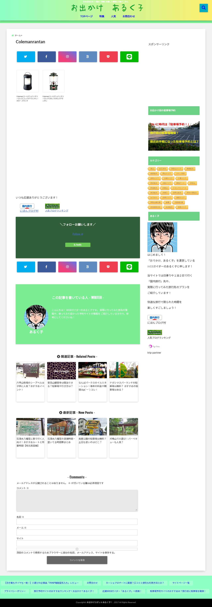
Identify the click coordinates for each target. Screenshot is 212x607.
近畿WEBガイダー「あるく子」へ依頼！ (122, 591)
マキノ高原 (180, 173)
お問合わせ (129, 16)
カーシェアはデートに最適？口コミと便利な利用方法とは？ (135, 583)
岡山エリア (167, 173)
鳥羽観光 (154, 193)
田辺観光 (154, 188)
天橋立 (165, 193)
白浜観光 (169, 207)
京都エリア (168, 178)
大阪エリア (167, 183)
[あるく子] (162, 237)
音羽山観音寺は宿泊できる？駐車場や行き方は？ (60, 385)
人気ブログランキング (56, 211)
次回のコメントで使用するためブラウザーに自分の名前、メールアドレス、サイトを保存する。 (66, 553)
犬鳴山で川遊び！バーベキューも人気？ (123, 441)
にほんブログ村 (29, 211)
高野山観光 (177, 193)
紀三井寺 (162, 169)
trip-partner (154, 352)
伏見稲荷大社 (155, 207)
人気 (113, 16)
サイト (20, 539)
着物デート (180, 183)
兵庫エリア (167, 197)
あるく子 (36, 332)
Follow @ (78, 234)
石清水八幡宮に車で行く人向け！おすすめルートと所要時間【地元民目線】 (30, 442)
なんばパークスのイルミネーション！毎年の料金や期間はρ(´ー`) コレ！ (92, 386)
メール (21, 528)
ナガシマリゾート (179, 188)
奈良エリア (155, 178)
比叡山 (165, 188)
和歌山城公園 (155, 202)
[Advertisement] (78, 148)
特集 (101, 16)
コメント (23, 488)
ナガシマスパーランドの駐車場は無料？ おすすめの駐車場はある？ (124, 386)
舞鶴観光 (190, 169)
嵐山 (152, 169)
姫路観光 (154, 173)
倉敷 (167, 202)
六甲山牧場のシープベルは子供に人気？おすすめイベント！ (30, 386)
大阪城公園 (179, 202)
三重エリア (182, 178)
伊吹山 (192, 183)
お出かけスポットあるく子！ (100, 602)
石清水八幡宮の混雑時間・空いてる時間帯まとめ (61, 441)
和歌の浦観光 (192, 193)
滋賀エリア (180, 197)
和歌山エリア (176, 169)
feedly (79, 245)
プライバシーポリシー (15, 591)
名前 (20, 517)
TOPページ (86, 16)
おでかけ (154, 197)
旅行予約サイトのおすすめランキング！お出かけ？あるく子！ (64, 591)
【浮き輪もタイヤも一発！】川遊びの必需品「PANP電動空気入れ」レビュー (41, 583)
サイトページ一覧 (181, 583)
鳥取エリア (182, 207)
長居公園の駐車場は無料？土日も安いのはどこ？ (92, 441)
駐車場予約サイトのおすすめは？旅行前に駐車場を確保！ (178, 591)
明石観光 (154, 183)
